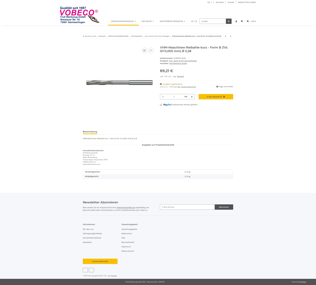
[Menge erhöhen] (192, 96)
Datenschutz (126, 233)
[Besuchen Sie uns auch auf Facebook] (85, 270)
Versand (180, 76)
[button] (236, 21)
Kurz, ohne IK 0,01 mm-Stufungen (183, 61)
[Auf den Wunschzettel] (151, 50)
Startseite (220, 2)
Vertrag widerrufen (100, 261)
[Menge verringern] (163, 96)
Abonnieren (224, 207)
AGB (123, 238)
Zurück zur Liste (90, 36)
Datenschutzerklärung (126, 207)
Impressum (126, 246)
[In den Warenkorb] (85, 44)
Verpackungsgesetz (129, 229)
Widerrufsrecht (127, 251)
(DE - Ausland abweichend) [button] (187, 87)
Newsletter (87, 242)
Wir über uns (88, 229)
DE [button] (208, 2)
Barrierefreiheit (127, 242)
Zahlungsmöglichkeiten (92, 233)
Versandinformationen (92, 238)
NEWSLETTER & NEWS (247, 2)
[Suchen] (229, 21)
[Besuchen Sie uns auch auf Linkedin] (91, 270)
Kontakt (231, 2)
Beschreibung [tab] (90, 132)
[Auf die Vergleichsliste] (144, 50)
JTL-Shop (303, 282)
